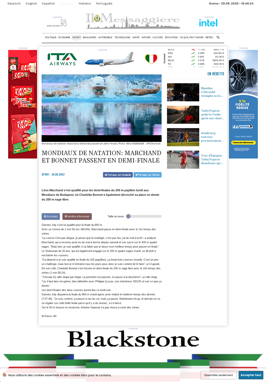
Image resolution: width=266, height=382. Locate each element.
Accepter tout (251, 375)
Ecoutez (52, 216)
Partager (119, 174)
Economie (64, 37)
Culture (158, 37)
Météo (209, 37)
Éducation (171, 37)
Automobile (105, 37)
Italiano (85, 3)
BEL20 (171, 57)
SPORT (45, 174)
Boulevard (89, 37)
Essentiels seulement (218, 375)
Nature (146, 37)
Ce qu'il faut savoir (191, 37)
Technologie (122, 37)
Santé (136, 37)
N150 (170, 50)
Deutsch (14, 3)
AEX (170, 53)
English (31, 3)
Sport (76, 37)
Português (104, 3)
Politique (50, 37)
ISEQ (170, 64)
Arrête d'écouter (78, 216)
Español (48, 3)
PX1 (169, 60)
